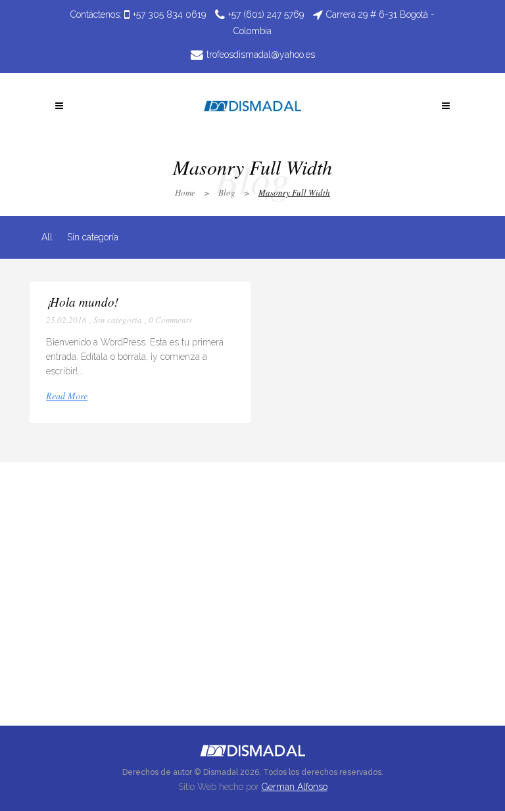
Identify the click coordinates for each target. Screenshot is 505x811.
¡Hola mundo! (82, 302)
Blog (226, 192)
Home (185, 192)
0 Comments (170, 320)
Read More (66, 395)
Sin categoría (117, 320)
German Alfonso (294, 786)
